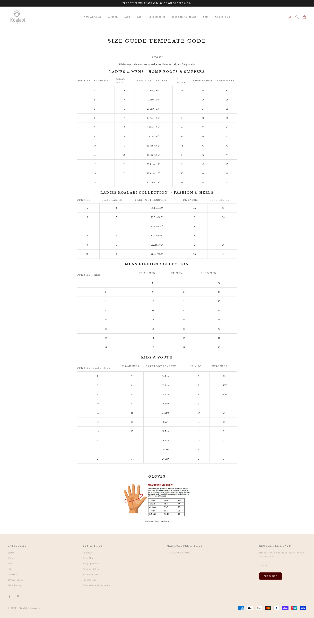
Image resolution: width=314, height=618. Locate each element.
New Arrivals (92, 17)
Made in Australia (184, 17)
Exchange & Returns (92, 569)
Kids (140, 17)
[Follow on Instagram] (18, 596)
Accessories (157, 17)
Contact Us (222, 17)
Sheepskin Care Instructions (96, 585)
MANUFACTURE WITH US (178, 552)
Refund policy (14, 585)
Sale (206, 17)
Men (127, 17)
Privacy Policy (89, 579)
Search (11, 552)
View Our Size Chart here (157, 521)
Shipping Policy (90, 563)
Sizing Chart (88, 558)
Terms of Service (15, 579)
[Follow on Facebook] (9, 596)
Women (113, 17)
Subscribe (270, 576)
